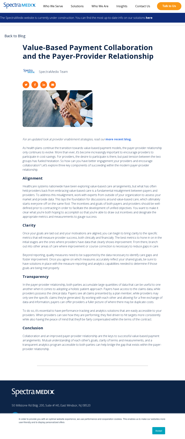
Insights (121, 6)
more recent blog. (119, 139)
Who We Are (100, 6)
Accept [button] (158, 430)
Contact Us (142, 6)
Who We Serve (53, 6)
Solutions (77, 6)
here (149, 18)
